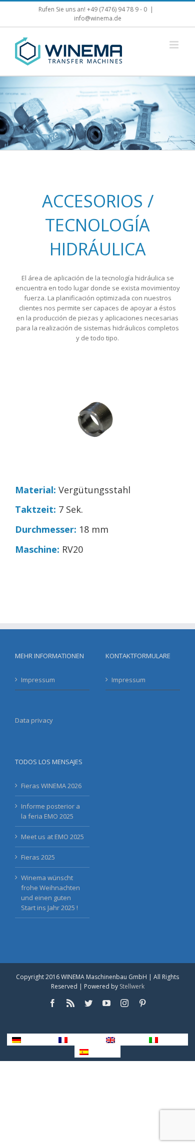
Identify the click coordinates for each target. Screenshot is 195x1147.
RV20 (72, 549)
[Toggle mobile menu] (175, 44)
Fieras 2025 (38, 857)
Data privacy (34, 720)
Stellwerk (132, 986)
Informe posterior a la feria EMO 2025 (50, 811)
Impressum (38, 679)
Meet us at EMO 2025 (52, 836)
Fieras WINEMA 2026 (51, 785)
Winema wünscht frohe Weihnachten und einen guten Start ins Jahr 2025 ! (50, 892)
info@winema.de (98, 18)
